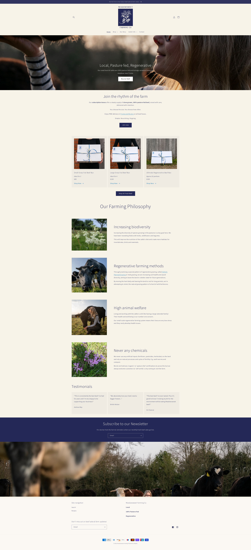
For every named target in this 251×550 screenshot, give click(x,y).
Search (74, 507)
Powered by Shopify (133, 543)
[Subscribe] (141, 435)
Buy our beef (125, 79)
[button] (74, 17)
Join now (125, 125)
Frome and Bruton (127, 114)
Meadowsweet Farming (122, 543)
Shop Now (77, 183)
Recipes (74, 511)
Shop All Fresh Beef (125, 194)
